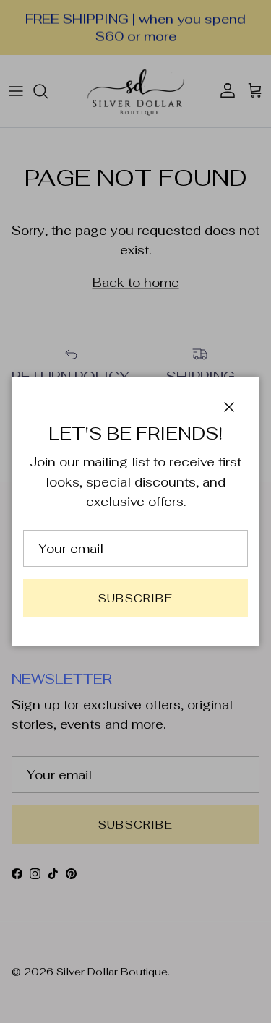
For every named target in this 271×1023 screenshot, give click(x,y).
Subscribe (135, 598)
